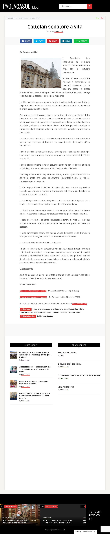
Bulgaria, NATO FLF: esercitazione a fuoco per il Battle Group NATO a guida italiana (35, 354)
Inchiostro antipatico (45, 316)
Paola (62, 355)
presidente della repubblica (41, 312)
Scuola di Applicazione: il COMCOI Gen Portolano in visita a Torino (19, 521)
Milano (81, 309)
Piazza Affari (25, 312)
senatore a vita (74, 312)
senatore (63, 312)
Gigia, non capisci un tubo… (69, 364)
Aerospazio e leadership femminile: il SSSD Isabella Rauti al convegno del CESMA (35, 369)
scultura (56, 312)
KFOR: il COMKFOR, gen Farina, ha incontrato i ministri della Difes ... (58, 521)
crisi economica (44, 309)
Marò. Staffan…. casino (67, 352)
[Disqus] (55, 447)
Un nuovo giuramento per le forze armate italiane (79, 375)
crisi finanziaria (57, 309)
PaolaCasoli (58, 31)
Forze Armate (11, 506)
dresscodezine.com (79, 304)
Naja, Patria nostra (66, 387)
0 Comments (36, 18)
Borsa (35, 309)
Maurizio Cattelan (71, 309)
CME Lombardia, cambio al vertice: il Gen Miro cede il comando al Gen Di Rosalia (34, 395)
